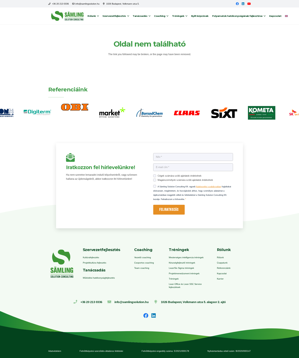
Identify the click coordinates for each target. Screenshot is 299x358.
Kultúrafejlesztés (91, 257)
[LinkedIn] (243, 3)
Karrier (220, 278)
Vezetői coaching (142, 257)
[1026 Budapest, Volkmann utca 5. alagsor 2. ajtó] (157, 302)
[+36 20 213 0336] (77, 302)
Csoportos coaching (144, 262)
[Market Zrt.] (112, 113)
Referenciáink (223, 268)
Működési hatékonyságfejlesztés (99, 278)
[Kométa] (261, 113)
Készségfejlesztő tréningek (182, 262)
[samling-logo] (67, 16)
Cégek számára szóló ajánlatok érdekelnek (180, 175)
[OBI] (74, 113)
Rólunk (220, 257)
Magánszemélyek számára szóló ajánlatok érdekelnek (185, 180)
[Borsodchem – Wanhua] (149, 113)
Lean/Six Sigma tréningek (181, 268)
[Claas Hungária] (187, 113)
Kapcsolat (222, 273)
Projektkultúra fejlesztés (94, 262)
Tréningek (174, 278)
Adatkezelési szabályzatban (208, 186)
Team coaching (141, 268)
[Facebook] (237, 3)
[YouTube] (249, 3)
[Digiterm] (37, 113)
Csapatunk (222, 262)
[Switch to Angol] (287, 16)
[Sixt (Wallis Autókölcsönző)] (224, 113)
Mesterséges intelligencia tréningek (186, 257)
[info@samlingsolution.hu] (110, 302)
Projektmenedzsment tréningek (184, 273)
